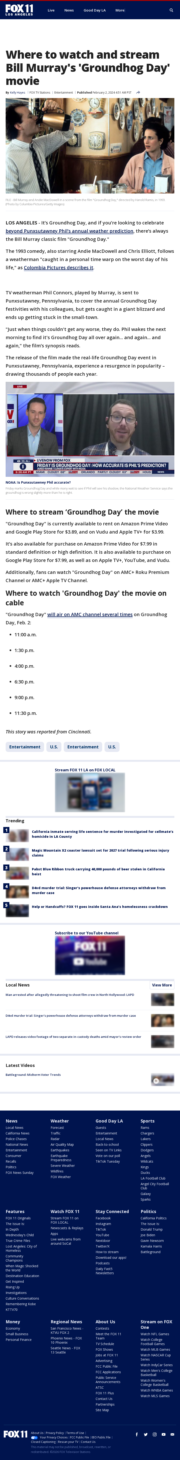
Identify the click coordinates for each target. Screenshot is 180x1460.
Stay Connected (112, 1211)
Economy (13, 1328)
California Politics (154, 1218)
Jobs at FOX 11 (107, 1355)
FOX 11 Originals (18, 1218)
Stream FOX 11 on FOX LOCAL (65, 1220)
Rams (145, 1127)
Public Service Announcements (108, 1379)
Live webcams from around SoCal (66, 1241)
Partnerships (105, 1404)
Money (13, 1321)
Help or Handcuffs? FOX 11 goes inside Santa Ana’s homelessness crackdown (100, 906)
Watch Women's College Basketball (155, 1382)
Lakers (146, 1139)
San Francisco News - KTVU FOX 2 (67, 1330)
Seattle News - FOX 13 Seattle (65, 1350)
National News (17, 1144)
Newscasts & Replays (67, 1228)
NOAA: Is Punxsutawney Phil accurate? (38, 482)
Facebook (103, 1218)
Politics (11, 1167)
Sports (147, 1121)
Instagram (103, 1223)
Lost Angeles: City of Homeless (21, 1248)
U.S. (54, 747)
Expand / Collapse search (171, 10)
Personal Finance (19, 1339)
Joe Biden (148, 1235)
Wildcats (147, 1161)
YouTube (102, 1235)
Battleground (151, 1252)
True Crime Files (18, 1240)
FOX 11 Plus (105, 1393)
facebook (137, 1434)
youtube (163, 1434)
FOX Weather (61, 1177)
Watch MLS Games (155, 1396)
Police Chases (16, 1139)
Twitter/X (102, 1246)
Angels (146, 1155)
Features (15, 1211)
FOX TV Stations (40, 93)
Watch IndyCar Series (157, 1365)
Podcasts (103, 1263)
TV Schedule (105, 1344)
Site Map (102, 1410)
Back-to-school (107, 1144)
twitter (146, 1434)
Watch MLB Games (155, 1349)
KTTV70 (12, 1309)
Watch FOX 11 (65, 1211)
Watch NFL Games (155, 1334)
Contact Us (104, 1398)
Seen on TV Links (109, 1150)
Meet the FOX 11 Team (108, 1336)
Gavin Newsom (152, 1240)
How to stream (107, 1252)
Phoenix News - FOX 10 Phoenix (66, 1340)
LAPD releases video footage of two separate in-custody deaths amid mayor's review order (73, 1037)
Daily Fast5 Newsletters (105, 1271)
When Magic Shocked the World (22, 1268)
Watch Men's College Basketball (156, 1372)
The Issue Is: (15, 1223)
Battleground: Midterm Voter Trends (33, 1075)
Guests (101, 1127)
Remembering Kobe (21, 1304)
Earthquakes (60, 1150)
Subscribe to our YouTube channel (87, 933)
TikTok (101, 1229)
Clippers (147, 1144)
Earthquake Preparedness (61, 1157)
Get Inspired (15, 1281)
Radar (55, 1139)
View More (162, 985)
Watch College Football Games (153, 1341)
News (11, 1121)
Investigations (16, 1292)
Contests (102, 1328)
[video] (162, 1079)
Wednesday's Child (20, 1235)
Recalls (11, 1161)
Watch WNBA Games (157, 1390)
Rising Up (13, 1287)
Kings (145, 1167)
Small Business (17, 1334)
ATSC (100, 1387)
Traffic (55, 1133)
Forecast (57, 1127)
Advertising (104, 1360)
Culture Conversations (22, 1298)
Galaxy (146, 1193)
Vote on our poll (108, 1155)
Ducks (145, 1172)
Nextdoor (103, 1240)
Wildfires (57, 1171)
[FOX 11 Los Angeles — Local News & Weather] (21, 10)
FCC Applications (108, 1372)
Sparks (146, 1199)
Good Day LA (109, 1121)
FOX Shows (104, 1349)
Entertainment (63, 93)
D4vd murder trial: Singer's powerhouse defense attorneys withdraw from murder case (71, 1015)
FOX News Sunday (20, 1172)
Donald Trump (152, 1229)
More (120, 10)
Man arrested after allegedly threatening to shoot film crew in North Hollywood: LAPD (70, 995)
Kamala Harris (151, 1246)
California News (18, 1133)
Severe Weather (63, 1165)
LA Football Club (153, 1178)
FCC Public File (107, 1366)
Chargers (147, 1133)
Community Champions (14, 1258)
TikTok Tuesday (108, 1161)
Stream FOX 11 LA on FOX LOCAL (85, 770)
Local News (18, 985)
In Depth (12, 1229)
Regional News (66, 1321)
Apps (54, 1233)
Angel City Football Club (155, 1186)
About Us (105, 1321)
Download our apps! (111, 1257)
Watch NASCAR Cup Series (156, 1357)
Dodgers (147, 1150)
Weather (60, 1121)
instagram (154, 1434)
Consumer (13, 1155)
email (172, 1434)
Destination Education (22, 1276)
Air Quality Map (62, 1144)
